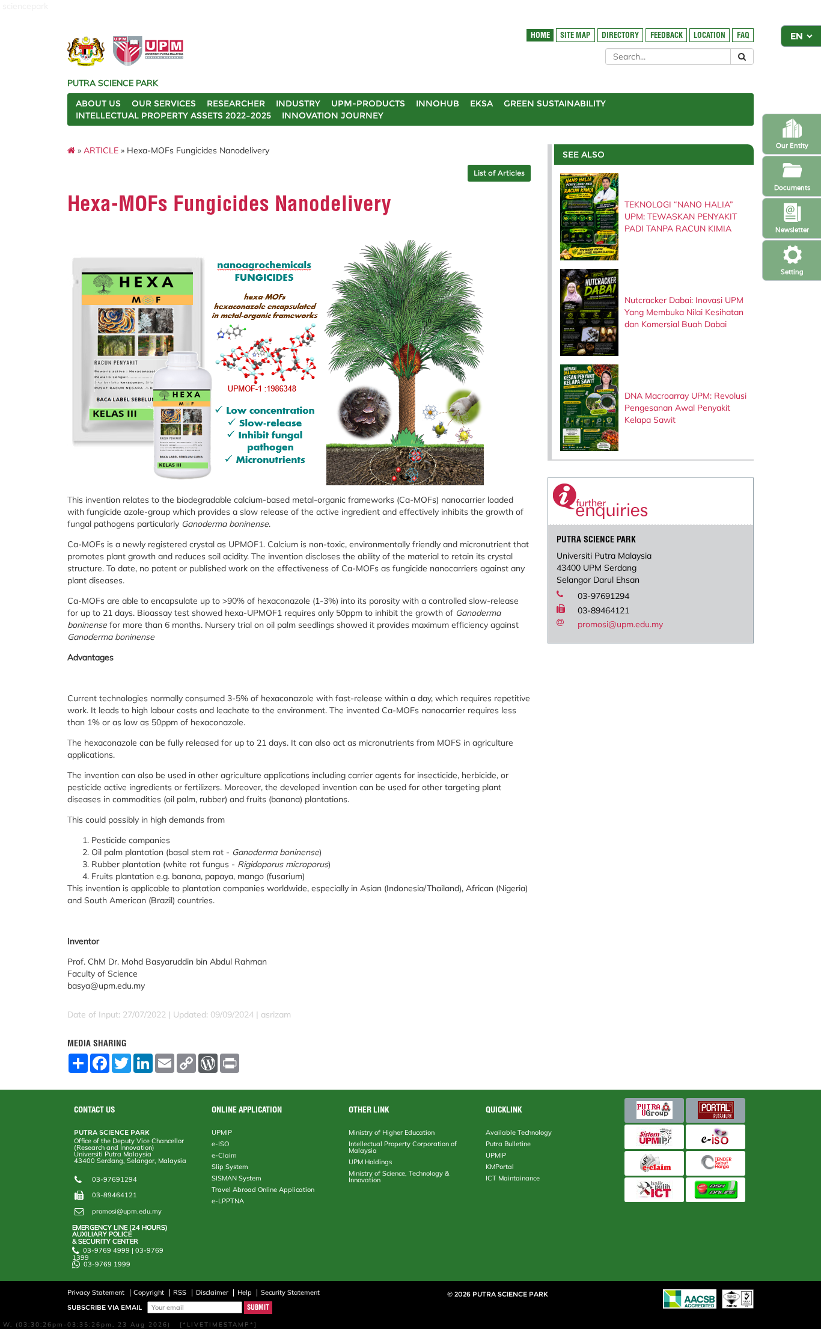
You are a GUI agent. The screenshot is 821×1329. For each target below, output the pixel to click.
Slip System (230, 1166)
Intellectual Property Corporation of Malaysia (403, 1147)
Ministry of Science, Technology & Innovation (399, 1176)
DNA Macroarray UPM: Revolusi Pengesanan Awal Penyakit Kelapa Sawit (685, 407)
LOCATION (709, 35)
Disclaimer (212, 1292)
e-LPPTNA (228, 1201)
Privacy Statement (95, 1292)
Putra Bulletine (508, 1144)
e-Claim (224, 1155)
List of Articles (499, 172)
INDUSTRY (298, 103)
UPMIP (222, 1132)
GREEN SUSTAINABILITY (555, 103)
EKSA (481, 103)
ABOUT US (98, 103)
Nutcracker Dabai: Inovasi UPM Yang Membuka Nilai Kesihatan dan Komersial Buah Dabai (683, 312)
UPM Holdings (370, 1162)
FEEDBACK (666, 35)
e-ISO (220, 1144)
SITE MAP (575, 35)
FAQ (743, 35)
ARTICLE (101, 150)
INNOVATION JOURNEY (332, 115)
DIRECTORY (620, 35)
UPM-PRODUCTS (368, 103)
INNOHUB (437, 103)
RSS (179, 1292)
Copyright (148, 1292)
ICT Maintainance (513, 1178)
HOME (540, 35)
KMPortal (500, 1166)
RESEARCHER (236, 103)
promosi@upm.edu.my (620, 624)
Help (244, 1292)
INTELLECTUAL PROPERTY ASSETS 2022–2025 (173, 115)
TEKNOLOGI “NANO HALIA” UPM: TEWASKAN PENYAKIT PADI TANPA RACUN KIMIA (680, 216)
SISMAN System (236, 1178)
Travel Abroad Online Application (263, 1189)
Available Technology (519, 1132)
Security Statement (290, 1292)
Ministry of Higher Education (392, 1132)
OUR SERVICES (164, 103)
